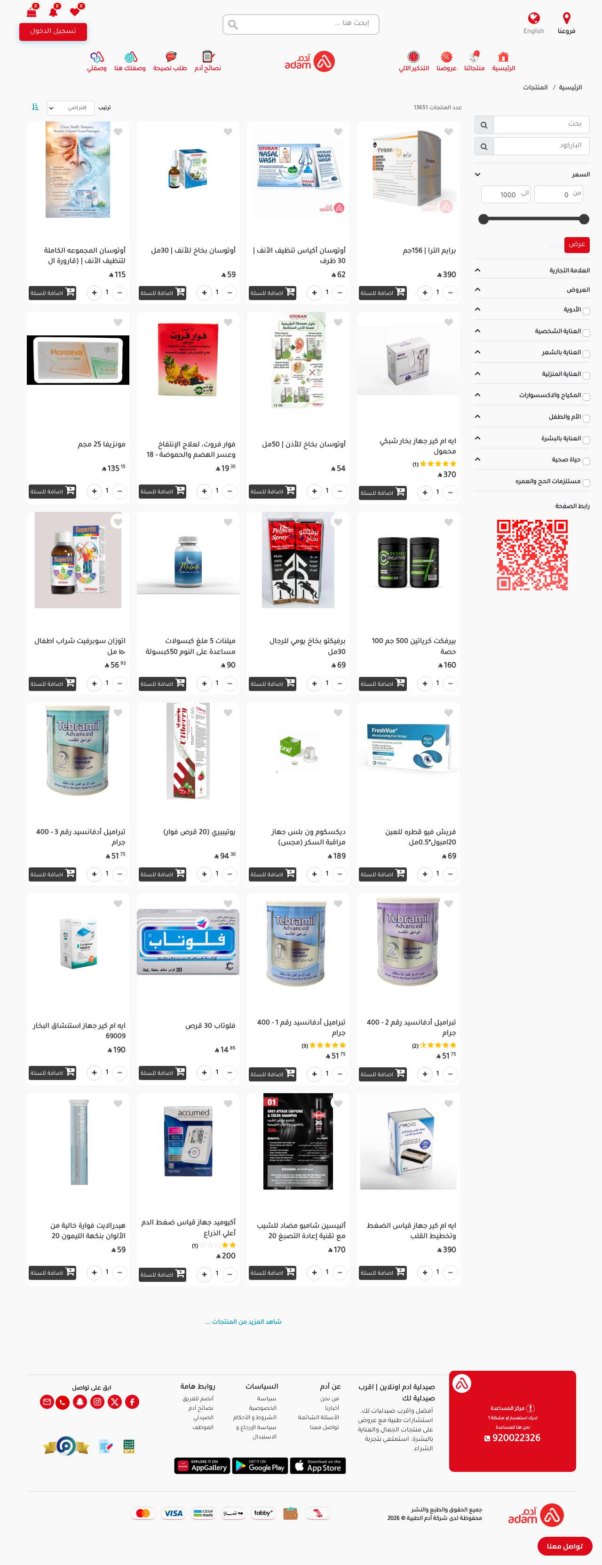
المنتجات (535, 88)
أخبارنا (332, 1409)
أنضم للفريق (198, 1400)
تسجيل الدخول (53, 32)
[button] (58, 13)
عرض (577, 245)
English (533, 32)
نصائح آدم (201, 1409)
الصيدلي (203, 1418)
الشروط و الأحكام (255, 1418)
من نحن (329, 1400)
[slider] (584, 219)
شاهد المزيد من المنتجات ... (243, 1322)
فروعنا (567, 32)
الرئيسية (570, 88)
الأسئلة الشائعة (318, 1418)
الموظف (203, 1428)
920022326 (515, 1439)
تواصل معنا (565, 1546)
